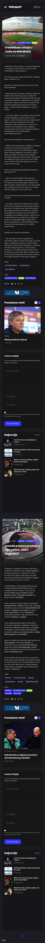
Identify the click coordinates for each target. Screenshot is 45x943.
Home (7, 43)
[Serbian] (5, 940)
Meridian (24, 634)
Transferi (8, 693)
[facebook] (12, 284)
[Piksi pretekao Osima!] (22, 320)
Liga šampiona (30, 278)
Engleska (21, 541)
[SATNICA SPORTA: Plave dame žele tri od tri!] (8, 453)
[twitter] (15, 284)
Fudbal (13, 43)
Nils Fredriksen (10, 269)
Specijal (31, 678)
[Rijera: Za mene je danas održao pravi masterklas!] (8, 463)
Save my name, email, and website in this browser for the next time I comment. (22, 415)
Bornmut (8, 678)
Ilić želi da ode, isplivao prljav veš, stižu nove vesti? (26, 889)
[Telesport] (15, 7)
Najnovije (10, 435)
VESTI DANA (17, 693)
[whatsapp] (21, 284)
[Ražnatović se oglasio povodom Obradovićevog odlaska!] (22, 735)
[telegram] (18, 284)
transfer (20, 682)
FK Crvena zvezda (24, 43)
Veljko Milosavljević (32, 682)
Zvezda (15, 627)
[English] (3, 940)
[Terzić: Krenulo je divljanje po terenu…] (8, 443)
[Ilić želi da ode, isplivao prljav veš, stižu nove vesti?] (8, 472)
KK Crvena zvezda (10, 751)
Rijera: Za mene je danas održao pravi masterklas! (26, 879)
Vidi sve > (38, 435)
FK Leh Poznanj (24, 265)
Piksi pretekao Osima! (15, 339)
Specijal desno (10, 682)
